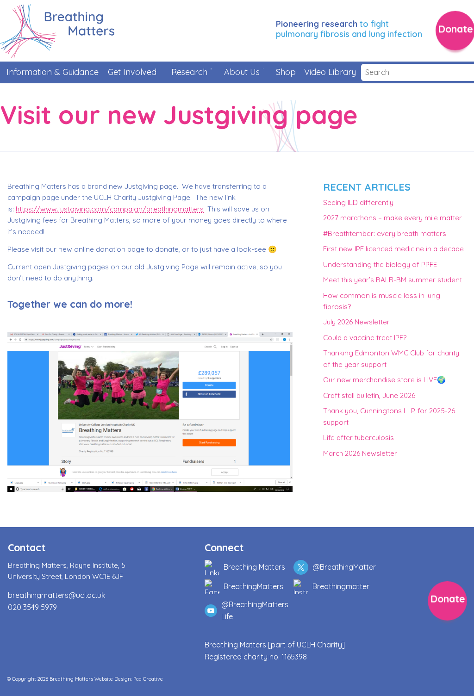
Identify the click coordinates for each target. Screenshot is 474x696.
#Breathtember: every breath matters (384, 233)
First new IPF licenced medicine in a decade (393, 248)
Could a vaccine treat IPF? (364, 337)
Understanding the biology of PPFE (380, 264)
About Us (242, 72)
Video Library (329, 72)
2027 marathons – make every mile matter (392, 217)
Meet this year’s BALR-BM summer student (392, 279)
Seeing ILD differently (358, 202)
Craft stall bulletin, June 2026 (369, 395)
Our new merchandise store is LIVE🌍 (384, 379)
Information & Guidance (52, 72)
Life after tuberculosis (358, 437)
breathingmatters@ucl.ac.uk (56, 595)
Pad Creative (148, 679)
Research (189, 72)
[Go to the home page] (57, 31)
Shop (286, 72)
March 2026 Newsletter (360, 453)
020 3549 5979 (32, 607)
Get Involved (132, 72)
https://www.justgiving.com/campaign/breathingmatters (110, 209)
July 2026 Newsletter (356, 321)
